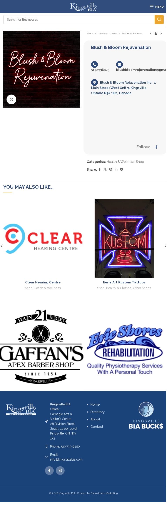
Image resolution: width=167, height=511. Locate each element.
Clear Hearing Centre (43, 282)
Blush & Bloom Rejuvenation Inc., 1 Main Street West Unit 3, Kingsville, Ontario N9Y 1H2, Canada (123, 88)
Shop (114, 33)
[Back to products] (156, 33)
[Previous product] (150, 33)
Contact (96, 427)
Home (90, 33)
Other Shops (142, 288)
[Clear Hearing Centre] (42, 238)
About (95, 419)
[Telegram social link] (121, 169)
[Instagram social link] (60, 470)
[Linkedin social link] (116, 169)
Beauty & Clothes (118, 288)
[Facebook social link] (99, 169)
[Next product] (161, 33)
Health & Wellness (132, 33)
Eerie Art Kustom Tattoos (124, 282)
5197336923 (100, 70)
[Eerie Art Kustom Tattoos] (124, 238)
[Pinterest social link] (111, 169)
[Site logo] (83, 6)
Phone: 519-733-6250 (65, 446)
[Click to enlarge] (11, 99)
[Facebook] (156, 147)
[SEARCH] (159, 19)
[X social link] (105, 169)
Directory (102, 33)
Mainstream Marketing (104, 493)
